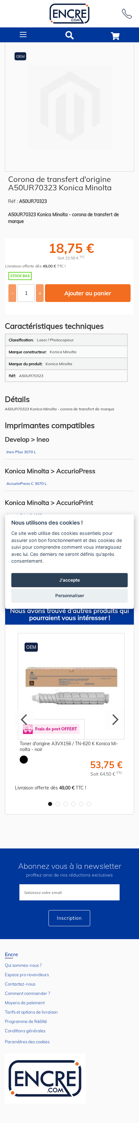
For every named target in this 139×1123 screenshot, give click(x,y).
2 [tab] (58, 804)
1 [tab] (50, 804)
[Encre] (45, 1079)
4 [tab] (73, 804)
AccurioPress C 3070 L (26, 483)
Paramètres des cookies (27, 1041)
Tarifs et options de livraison (31, 1012)
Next (114, 719)
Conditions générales (25, 1030)
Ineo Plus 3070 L (21, 451)
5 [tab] (81, 804)
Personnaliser (69, 595)
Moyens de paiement (25, 1002)
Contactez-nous (20, 984)
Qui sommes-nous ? (23, 965)
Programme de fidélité (26, 1021)
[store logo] (69, 13)
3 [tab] (65, 804)
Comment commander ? (27, 993)
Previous (24, 719)
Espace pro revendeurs (27, 974)
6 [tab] (89, 804)
